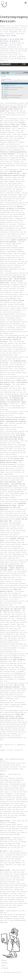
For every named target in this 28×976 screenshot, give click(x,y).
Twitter (4, 960)
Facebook (4, 963)
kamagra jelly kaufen (8, 35)
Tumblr (3, 965)
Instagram (4, 968)
